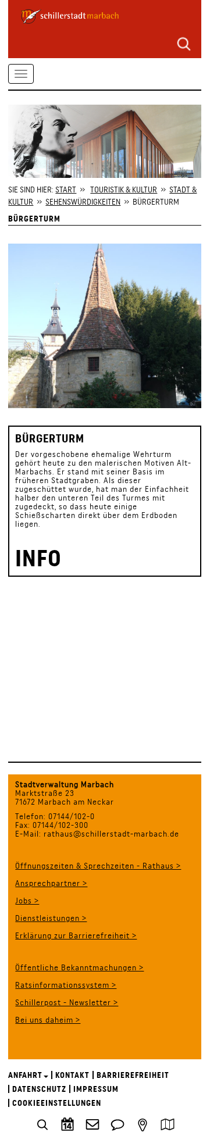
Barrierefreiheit (133, 1075)
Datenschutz (39, 1089)
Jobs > (27, 900)
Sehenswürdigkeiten (82, 201)
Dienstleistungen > (51, 918)
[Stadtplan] (167, 1123)
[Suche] (183, 43)
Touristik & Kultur (123, 189)
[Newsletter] (92, 1123)
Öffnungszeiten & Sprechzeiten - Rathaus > (98, 865)
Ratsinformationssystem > (65, 985)
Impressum (96, 1089)
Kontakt (72, 1075)
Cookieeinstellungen (56, 1103)
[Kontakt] (117, 1123)
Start (65, 189)
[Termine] (67, 1123)
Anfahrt (25, 1075)
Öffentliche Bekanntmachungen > (79, 967)
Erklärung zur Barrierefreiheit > (76, 935)
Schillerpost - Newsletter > (66, 1002)
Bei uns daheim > (47, 1019)
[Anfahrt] (142, 1123)
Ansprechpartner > (51, 883)
